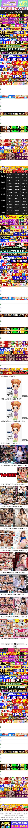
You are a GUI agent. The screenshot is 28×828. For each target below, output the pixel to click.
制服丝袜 (17, 183)
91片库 (10, 201)
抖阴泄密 (24, 207)
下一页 (21, 644)
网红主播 (17, 174)
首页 (2, 644)
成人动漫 (24, 177)
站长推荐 (3, 188)
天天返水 (24, 195)
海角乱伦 (24, 204)
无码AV (3, 200)
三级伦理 (9, 180)
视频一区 (3, 176)
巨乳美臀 (24, 180)
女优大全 (17, 201)
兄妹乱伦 (17, 210)
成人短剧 (24, 210)
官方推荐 (3, 194)
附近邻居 (9, 186)
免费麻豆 (9, 207)
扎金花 (17, 195)
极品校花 (9, 213)
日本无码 (24, 174)
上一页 (7, 644)
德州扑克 (24, 192)
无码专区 (3, 206)
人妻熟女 (9, 183)
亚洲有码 (9, 177)
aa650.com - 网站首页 (13, 12)
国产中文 (9, 210)
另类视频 (24, 183)
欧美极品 (17, 177)
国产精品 (9, 174)
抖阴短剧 (17, 213)
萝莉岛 (24, 201)
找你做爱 (24, 186)
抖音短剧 (9, 198)
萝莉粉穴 (17, 207)
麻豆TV (17, 198)
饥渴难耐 (17, 186)
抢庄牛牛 (17, 192)
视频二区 (3, 182)
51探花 (24, 198)
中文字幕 (17, 180)
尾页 (15, 646)
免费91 (17, 204)
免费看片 (9, 204)
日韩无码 (24, 213)
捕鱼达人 (9, 192)
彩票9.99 (9, 195)
